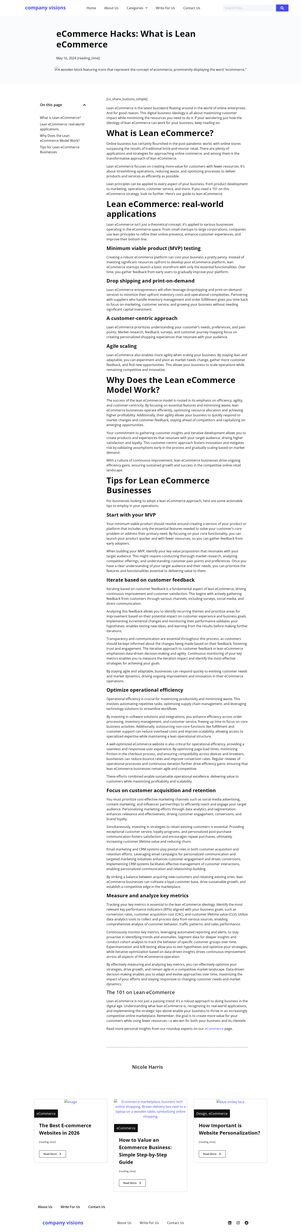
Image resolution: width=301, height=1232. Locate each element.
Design (201, 1113)
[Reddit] (246, 1222)
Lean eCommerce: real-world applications (62, 126)
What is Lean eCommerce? (60, 117)
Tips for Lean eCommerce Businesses (59, 149)
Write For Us (165, 8)
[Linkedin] (229, 1222)
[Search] (282, 8)
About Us (111, 8)
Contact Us (191, 8)
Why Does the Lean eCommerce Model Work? (60, 138)
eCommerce (214, 1028)
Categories (135, 8)
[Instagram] (238, 1222)
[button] (84, 105)
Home (91, 8)
